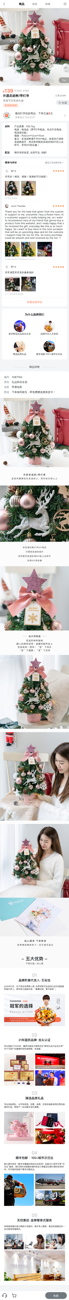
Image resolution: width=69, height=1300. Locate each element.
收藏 (64, 102)
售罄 (56, 1295)
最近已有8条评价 (53, 162)
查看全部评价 (34, 302)
